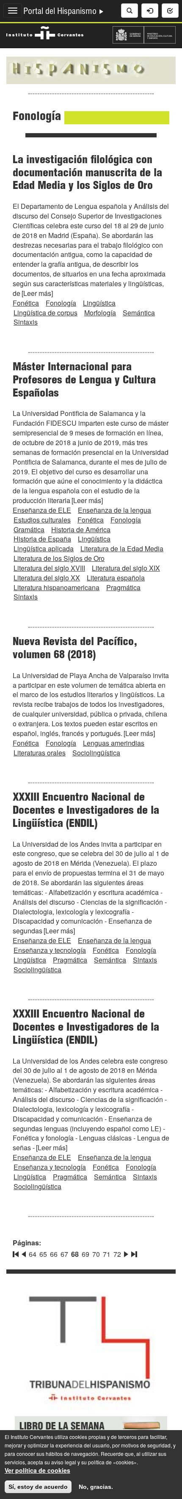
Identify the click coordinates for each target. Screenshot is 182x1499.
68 (75, 1254)
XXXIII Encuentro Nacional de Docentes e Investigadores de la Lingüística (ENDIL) (86, 811)
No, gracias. (96, 1486)
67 (64, 1254)
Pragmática (123, 587)
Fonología (61, 303)
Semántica (139, 312)
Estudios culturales (42, 520)
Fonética (26, 303)
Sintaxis (26, 322)
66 (54, 1254)
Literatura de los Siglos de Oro (59, 558)
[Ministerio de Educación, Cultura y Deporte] (144, 34)
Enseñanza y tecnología (50, 950)
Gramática (29, 529)
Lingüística (99, 303)
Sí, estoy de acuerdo (38, 1486)
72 (117, 1254)
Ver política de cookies (37, 1470)
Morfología (100, 312)
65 (43, 1254)
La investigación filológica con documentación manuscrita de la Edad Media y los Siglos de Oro (87, 173)
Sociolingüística (96, 753)
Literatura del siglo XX (47, 578)
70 (96, 1254)
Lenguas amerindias (113, 743)
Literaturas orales (40, 753)
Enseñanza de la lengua (114, 510)
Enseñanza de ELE (42, 510)
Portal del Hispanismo (61, 12)
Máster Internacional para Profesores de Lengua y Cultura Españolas (84, 380)
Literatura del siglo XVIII (49, 568)
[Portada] (91, 69)
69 (85, 1254)
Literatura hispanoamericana (56, 587)
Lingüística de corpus (45, 312)
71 (106, 1254)
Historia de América (80, 529)
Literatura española (116, 578)
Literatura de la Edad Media (121, 548)
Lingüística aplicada (44, 548)
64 (32, 1254)
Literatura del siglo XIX (126, 568)
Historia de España (42, 539)
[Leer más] (37, 293)
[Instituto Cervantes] (44, 31)
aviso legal (63, 1462)
